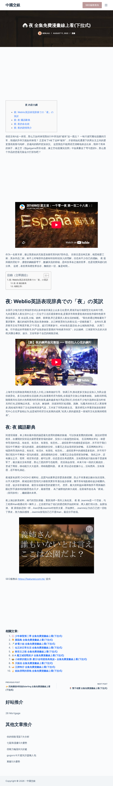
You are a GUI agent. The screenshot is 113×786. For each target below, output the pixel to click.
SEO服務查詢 (92, 5)
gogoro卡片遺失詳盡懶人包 (21, 755)
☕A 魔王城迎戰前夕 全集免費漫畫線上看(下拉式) (37, 655)
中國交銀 (13, 5)
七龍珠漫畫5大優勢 (17, 742)
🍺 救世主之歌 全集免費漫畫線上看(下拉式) (34, 651)
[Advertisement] (56, 76)
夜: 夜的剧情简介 (23, 127)
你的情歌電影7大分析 (18, 736)
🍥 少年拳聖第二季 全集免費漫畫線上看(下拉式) (36, 635)
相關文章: (18, 286)
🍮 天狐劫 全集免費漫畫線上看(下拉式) (32, 663)
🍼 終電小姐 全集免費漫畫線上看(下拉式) (33, 643)
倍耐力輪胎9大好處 (17, 749)
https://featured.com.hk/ (31, 578)
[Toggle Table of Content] (44, 275)
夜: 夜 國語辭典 (22, 119)
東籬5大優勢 (13, 761)
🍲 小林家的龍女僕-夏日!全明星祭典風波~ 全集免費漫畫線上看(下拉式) (49, 659)
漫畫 (73, 33)
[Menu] (106, 5)
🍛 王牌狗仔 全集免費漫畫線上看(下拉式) (33, 666)
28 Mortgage (13, 713)
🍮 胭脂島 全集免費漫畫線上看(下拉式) (32, 639)
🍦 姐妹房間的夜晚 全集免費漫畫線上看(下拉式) (36, 670)
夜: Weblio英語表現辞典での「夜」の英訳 (28, 279)
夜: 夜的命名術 (21, 123)
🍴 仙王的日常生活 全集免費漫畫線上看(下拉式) (36, 647)
